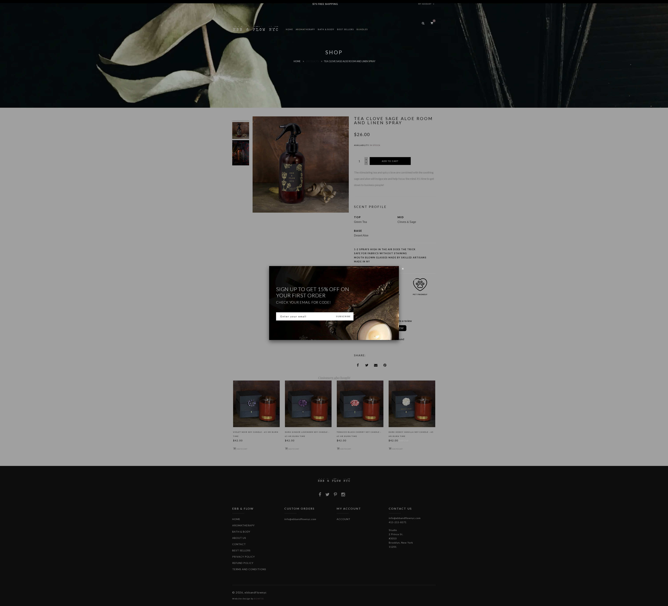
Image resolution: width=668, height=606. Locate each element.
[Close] (403, 269)
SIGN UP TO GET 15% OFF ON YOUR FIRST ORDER (312, 295)
